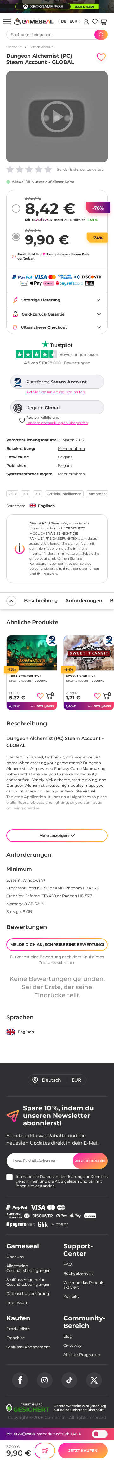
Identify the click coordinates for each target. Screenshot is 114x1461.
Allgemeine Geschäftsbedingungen (28, 1268)
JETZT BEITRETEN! (90, 1161)
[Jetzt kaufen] (45, 1450)
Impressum (17, 1302)
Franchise (15, 1337)
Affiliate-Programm (81, 1354)
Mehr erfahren (71, 448)
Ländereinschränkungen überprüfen (57, 423)
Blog (67, 1336)
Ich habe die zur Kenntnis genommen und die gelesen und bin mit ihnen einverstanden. (62, 1181)
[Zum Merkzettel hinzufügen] (101, 57)
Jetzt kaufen (83, 1450)
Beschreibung (41, 600)
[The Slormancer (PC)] (32, 652)
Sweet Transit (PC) (80, 675)
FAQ (67, 1264)
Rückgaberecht (78, 1273)
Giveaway (72, 1345)
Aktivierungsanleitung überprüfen (55, 392)
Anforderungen (83, 600)
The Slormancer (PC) (25, 675)
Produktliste (18, 1328)
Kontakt (71, 1296)
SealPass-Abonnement (28, 1347)
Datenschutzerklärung (61, 1176)
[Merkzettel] (95, 21)
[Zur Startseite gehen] (34, 21)
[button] (103, 21)
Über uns (15, 1256)
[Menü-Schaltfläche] (7, 21)
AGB (59, 1181)
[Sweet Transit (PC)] (89, 652)
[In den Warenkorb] (50, 695)
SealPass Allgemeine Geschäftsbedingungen (28, 1282)
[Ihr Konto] (86, 21)
